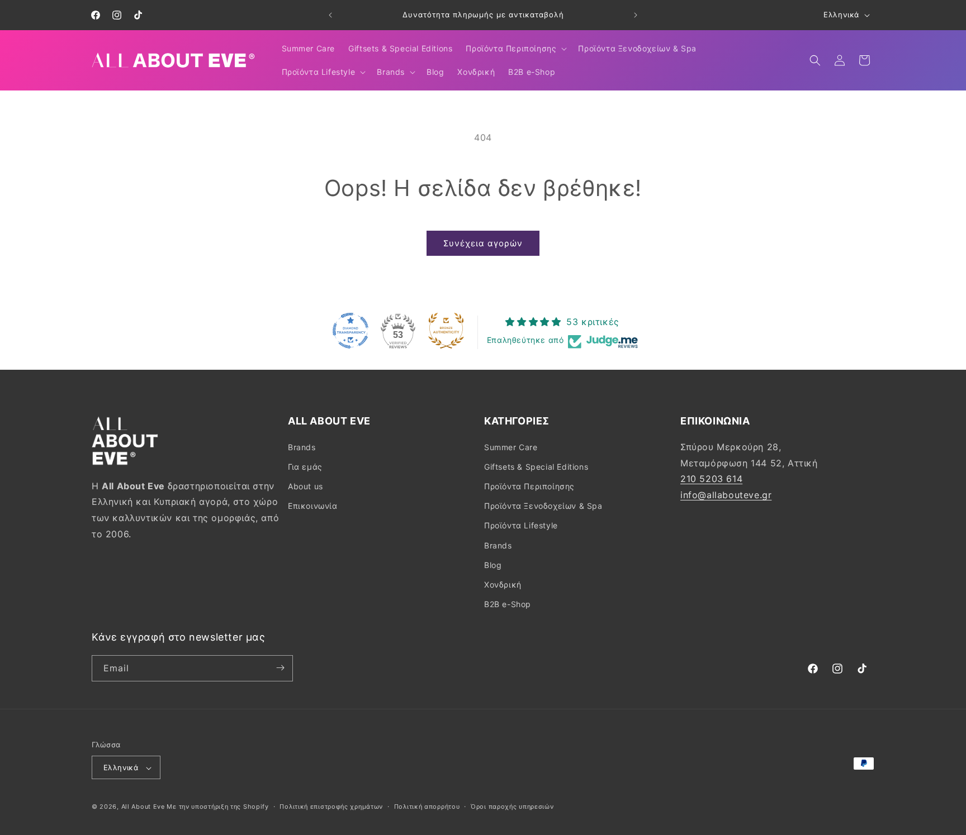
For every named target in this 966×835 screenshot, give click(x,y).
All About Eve (143, 807)
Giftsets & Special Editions (536, 466)
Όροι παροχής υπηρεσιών (512, 806)
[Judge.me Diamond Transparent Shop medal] (350, 331)
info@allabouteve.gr (725, 494)
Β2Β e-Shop (507, 604)
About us (305, 485)
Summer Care (511, 446)
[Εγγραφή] (280, 668)
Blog (492, 564)
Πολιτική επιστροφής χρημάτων (331, 806)
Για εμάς (305, 466)
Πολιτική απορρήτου (427, 806)
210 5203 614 (711, 478)
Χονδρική (503, 584)
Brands (302, 446)
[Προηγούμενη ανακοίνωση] (330, 15)
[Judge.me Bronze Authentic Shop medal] (446, 331)
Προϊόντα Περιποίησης (529, 485)
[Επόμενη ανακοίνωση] (635, 15)
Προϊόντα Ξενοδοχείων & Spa (543, 505)
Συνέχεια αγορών (483, 243)
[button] (515, 48)
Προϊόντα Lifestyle (521, 525)
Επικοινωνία (313, 505)
